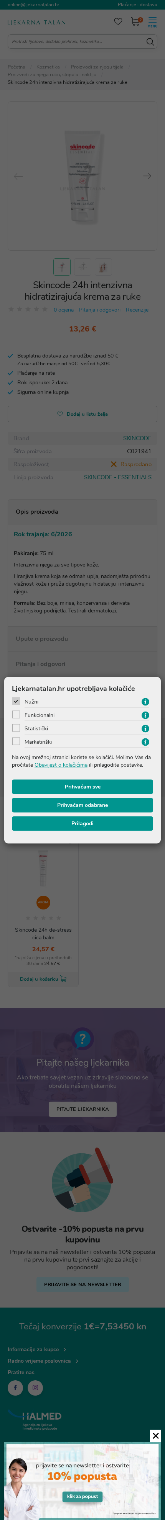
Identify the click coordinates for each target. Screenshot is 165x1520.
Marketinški (38, 741)
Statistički (36, 728)
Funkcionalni (39, 714)
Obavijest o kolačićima (61, 764)
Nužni (31, 701)
